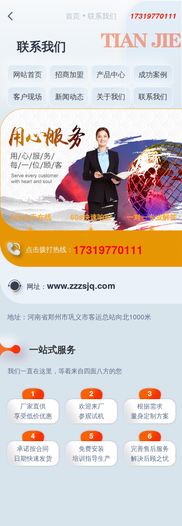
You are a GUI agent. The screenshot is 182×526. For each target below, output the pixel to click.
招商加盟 (69, 74)
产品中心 (111, 74)
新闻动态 (69, 96)
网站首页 (27, 74)
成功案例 (152, 74)
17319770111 (153, 16)
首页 (73, 15)
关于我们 (111, 96)
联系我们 (152, 96)
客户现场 (27, 96)
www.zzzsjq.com (81, 285)
